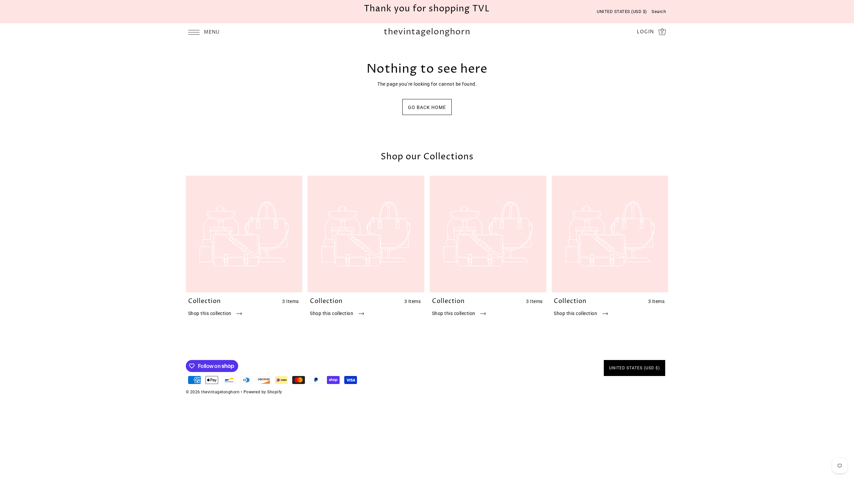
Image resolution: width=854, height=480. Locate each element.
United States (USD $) (622, 11)
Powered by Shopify (263, 392)
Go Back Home (427, 107)
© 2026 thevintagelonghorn (213, 392)
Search (659, 11)
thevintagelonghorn (427, 32)
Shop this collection (210, 313)
